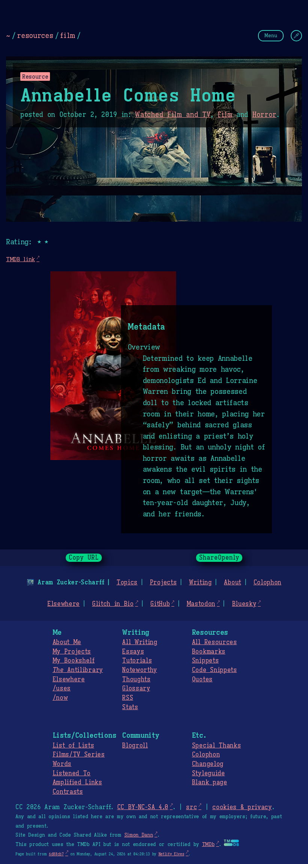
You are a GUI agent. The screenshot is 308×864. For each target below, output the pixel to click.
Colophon (267, 582)
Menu (270, 35)
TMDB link (20, 259)
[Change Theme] (296, 35)
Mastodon (201, 604)
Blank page (209, 782)
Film (225, 114)
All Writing (139, 642)
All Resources (214, 642)
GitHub (160, 604)
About (232, 582)
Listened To (72, 773)
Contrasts (68, 792)
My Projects (72, 651)
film (67, 35)
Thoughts (136, 679)
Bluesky (244, 604)
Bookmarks (208, 651)
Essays (133, 651)
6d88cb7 (56, 854)
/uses (62, 688)
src (191, 807)
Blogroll (135, 745)
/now (60, 698)
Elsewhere (63, 604)
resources (35, 35)
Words (62, 764)
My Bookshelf (74, 660)
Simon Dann (138, 835)
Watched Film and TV (172, 114)
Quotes (202, 679)
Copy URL (84, 557)
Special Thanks (216, 745)
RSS (127, 698)
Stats (130, 707)
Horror (264, 114)
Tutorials (137, 660)
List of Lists (73, 745)
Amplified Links (77, 782)
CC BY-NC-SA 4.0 (142, 807)
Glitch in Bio (113, 604)
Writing (200, 582)
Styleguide (208, 773)
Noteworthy (139, 670)
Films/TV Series (79, 754)
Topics (126, 582)
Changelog (207, 764)
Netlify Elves (171, 854)
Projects (163, 582)
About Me (67, 642)
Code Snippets (214, 670)
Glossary (136, 688)
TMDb (208, 844)
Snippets (205, 660)
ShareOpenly (219, 557)
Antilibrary (78, 670)
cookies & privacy (242, 807)
